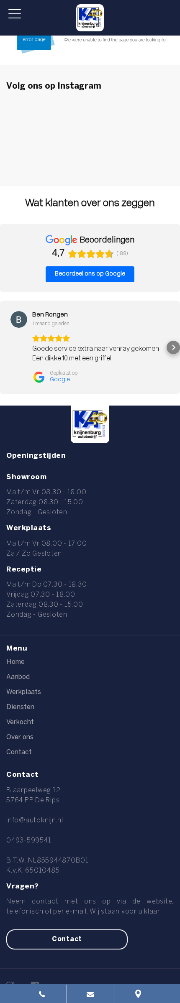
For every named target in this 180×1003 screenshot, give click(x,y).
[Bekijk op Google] (18, 319)
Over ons (19, 737)
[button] (6, 347)
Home (15, 662)
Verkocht (20, 722)
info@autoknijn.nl (34, 820)
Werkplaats (23, 692)
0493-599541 (28, 840)
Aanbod (18, 677)
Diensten (20, 707)
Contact (19, 752)
